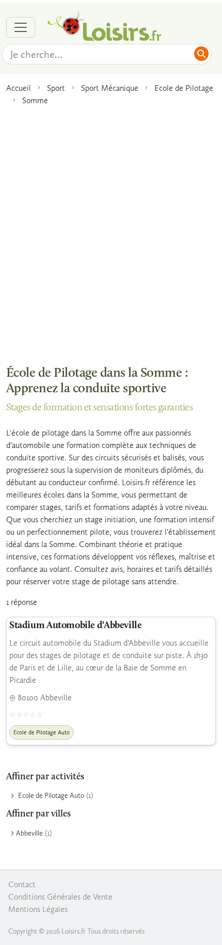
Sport (56, 88)
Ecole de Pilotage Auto (51, 795)
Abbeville (29, 833)
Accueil (18, 88)
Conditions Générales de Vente (60, 897)
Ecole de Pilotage (183, 88)
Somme (35, 100)
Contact (22, 884)
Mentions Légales (38, 909)
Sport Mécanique (109, 88)
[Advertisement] (111, 230)
